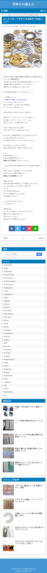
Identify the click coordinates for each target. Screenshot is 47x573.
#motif (6, 327)
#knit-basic (8, 310)
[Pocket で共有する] (29, 228)
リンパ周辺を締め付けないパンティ (29, 421)
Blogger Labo (27, 571)
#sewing (7, 356)
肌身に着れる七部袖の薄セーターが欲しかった (29, 449)
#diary (34, 26)
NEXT (41, 238)
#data (6, 291)
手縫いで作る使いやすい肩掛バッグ (29, 408)
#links (6, 323)
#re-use (7, 346)
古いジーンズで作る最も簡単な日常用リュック (29, 435)
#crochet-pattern (10, 281)
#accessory (8, 265)
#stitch (6, 366)
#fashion (7, 304)
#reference (8, 349)
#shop (6, 362)
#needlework (8, 333)
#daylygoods (8, 294)
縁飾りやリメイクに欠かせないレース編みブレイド (29, 463)
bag (5, 385)
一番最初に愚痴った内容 (13, 100)
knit (5, 395)
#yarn (6, 379)
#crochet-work (9, 284)
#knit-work (7, 317)
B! (24, 228)
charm (6, 388)
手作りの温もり (23, 4)
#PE (5, 343)
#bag (6, 268)
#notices (7, 336)
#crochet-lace (9, 278)
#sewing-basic (9, 359)
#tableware (8, 369)
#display (7, 301)
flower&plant (8, 392)
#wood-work (8, 375)
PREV (6, 238)
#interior (7, 307)
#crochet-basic (9, 275)
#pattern (7, 340)
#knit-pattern (8, 314)
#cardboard (8, 271)
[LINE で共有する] (35, 228)
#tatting (6, 372)
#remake (7, 353)
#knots (6, 320)
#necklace (7, 330)
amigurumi (7, 382)
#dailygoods (8, 288)
